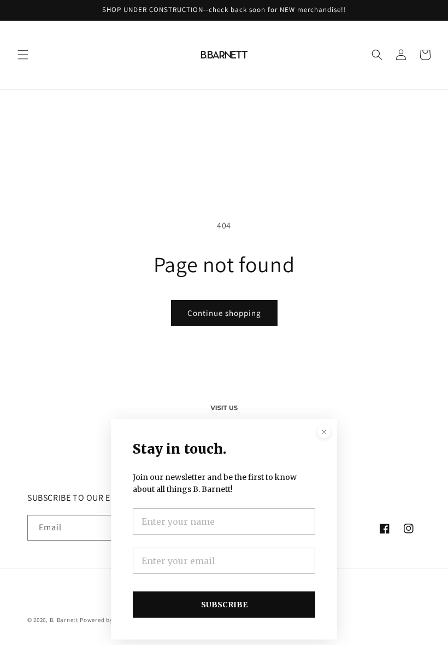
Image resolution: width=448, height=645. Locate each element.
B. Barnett (64, 620)
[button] (23, 55)
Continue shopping (224, 313)
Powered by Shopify (108, 620)
